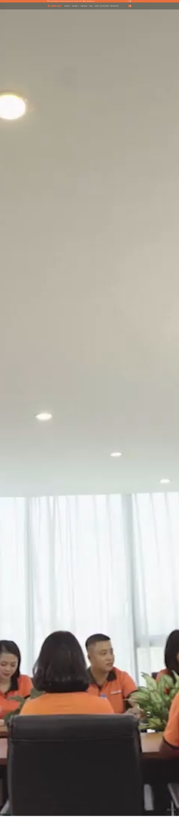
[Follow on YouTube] (130, 1)
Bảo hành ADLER (104, 6)
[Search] (130, 6)
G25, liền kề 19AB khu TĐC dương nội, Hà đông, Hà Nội (61, 1)
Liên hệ (97, 6)
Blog (91, 6)
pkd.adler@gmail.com (90, 1)
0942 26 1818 (79, 1)
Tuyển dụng (83, 6)
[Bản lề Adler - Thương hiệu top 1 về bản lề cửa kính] (55, 6)
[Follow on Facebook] (128, 1)
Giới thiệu (66, 6)
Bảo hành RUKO (114, 6)
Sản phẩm (75, 6)
